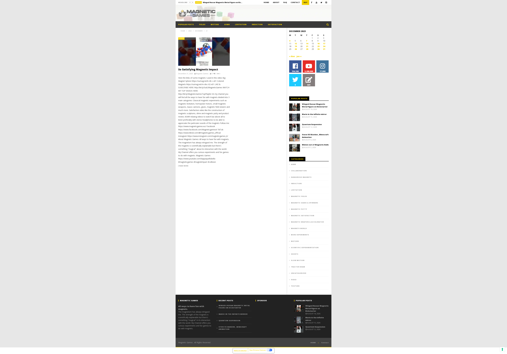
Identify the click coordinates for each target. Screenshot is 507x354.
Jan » (299, 56)
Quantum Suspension (312, 124)
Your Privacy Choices (257, 350)
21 (307, 46)
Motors (215, 24)
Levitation (241, 24)
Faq (285, 2)
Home (266, 2)
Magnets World (299, 228)
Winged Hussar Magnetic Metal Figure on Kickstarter (315, 105)
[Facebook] (311, 2)
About (276, 2)
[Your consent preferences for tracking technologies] (502, 349)
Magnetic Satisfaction (302, 216)
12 (296, 43)
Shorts (294, 254)
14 (307, 43)
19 (296, 46)
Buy (305, 2)
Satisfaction (275, 24)
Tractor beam (298, 267)
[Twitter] (321, 2)
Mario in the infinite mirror (214, 2)
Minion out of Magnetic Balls (315, 145)
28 (307, 49)
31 (324, 49)
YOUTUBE (295, 286)
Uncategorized (298, 273)
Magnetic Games (202, 74)
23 (318, 46)
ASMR (227, 24)
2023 (190, 31)
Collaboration (299, 171)
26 (296, 49)
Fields (202, 24)
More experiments (300, 235)
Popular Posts (186, 24)
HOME (313, 343)
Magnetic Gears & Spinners (304, 203)
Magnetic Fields (299, 196)
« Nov (292, 56)
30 (318, 49)
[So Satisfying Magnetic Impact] (204, 51)
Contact (295, 2)
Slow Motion (297, 260)
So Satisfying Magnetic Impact (198, 69)
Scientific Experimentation (305, 247)
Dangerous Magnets (301, 177)
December (199, 31)
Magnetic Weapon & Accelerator (307, 222)
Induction (257, 24)
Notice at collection (240, 350)
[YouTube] (316, 2)
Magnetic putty (299, 209)
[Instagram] (326, 2)
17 (324, 43)
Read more (183, 166)
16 (318, 43)
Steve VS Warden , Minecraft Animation (233, 328)
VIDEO (198, 2)
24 (324, 46)
